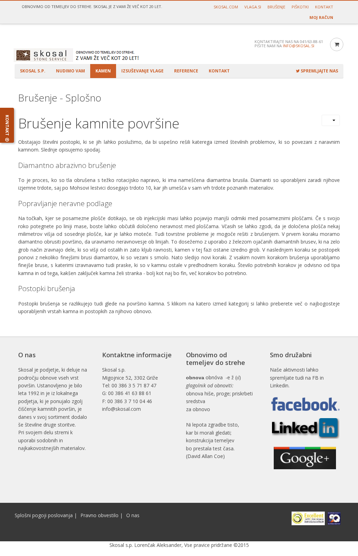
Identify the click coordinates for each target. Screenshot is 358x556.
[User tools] (331, 120)
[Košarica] (336, 44)
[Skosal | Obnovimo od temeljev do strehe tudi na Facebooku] (305, 403)
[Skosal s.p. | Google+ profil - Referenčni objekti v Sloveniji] (305, 458)
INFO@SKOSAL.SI (298, 45)
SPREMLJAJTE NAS (319, 71)
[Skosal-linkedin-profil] (305, 428)
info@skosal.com (121, 409)
